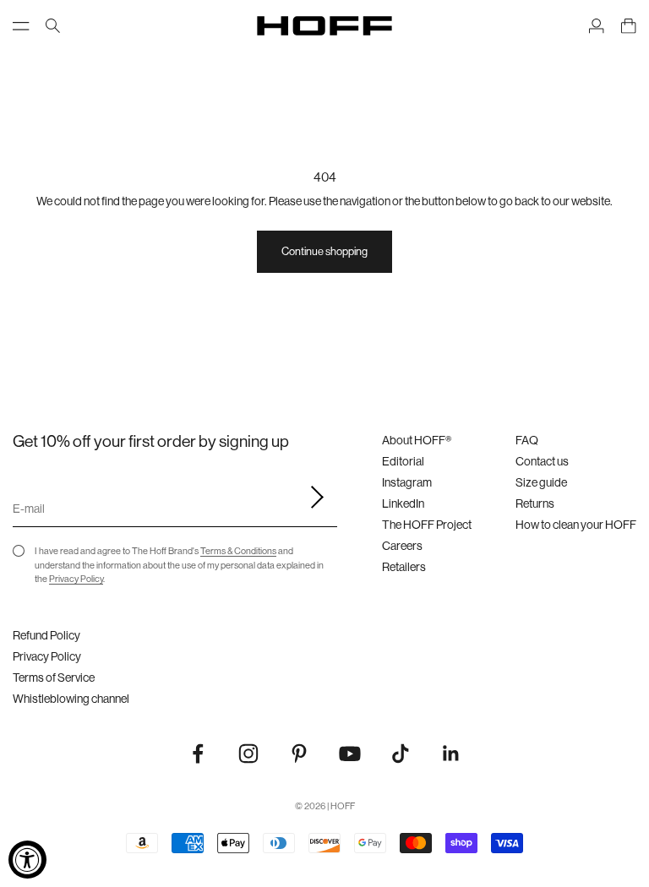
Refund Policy (46, 635)
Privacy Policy (76, 579)
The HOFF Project (427, 524)
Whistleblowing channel (71, 698)
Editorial (403, 461)
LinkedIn (403, 503)
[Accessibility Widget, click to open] (27, 860)
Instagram (407, 482)
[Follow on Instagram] (248, 753)
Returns (534, 503)
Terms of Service (54, 677)
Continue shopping (324, 251)
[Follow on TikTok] (400, 753)
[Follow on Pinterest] (299, 753)
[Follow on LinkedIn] (451, 753)
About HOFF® (416, 440)
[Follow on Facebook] (198, 753)
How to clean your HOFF (575, 524)
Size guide (541, 482)
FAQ (526, 440)
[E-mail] (311, 497)
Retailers (404, 566)
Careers (402, 545)
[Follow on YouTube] (350, 753)
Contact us (542, 461)
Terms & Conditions (238, 551)
